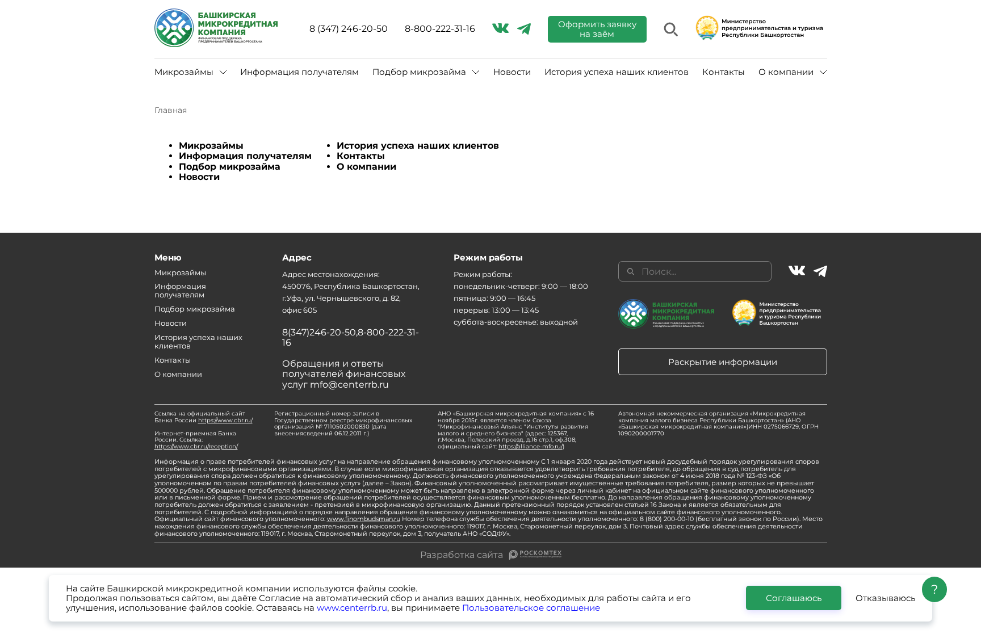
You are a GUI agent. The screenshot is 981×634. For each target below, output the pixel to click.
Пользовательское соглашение (531, 607)
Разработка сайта (461, 555)
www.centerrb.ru (352, 607)
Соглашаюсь (793, 598)
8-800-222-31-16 (440, 29)
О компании (366, 166)
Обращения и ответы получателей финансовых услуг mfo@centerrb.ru (343, 374)
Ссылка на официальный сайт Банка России (203, 417)
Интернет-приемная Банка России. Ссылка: (196, 440)
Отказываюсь (885, 598)
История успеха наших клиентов (616, 72)
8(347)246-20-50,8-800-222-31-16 (350, 337)
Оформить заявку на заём (597, 29)
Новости (512, 72)
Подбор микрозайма (229, 166)
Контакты (723, 72)
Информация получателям (299, 72)
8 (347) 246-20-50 (348, 29)
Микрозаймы (211, 145)
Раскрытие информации (722, 361)
